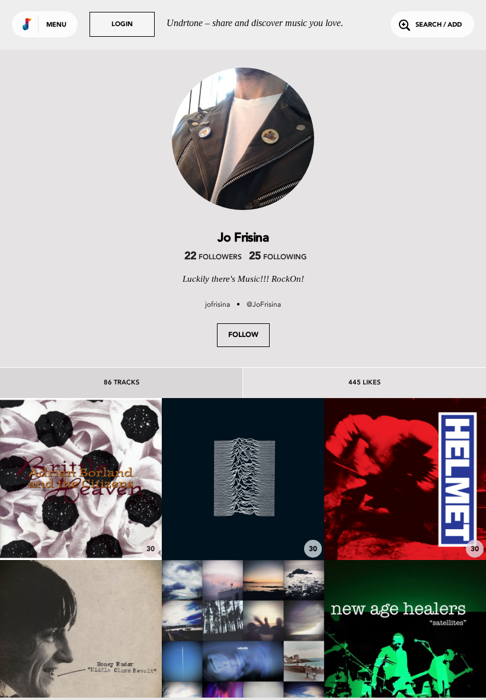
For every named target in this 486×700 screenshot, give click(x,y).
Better (404, 526)
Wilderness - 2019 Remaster (243, 526)
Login (122, 24)
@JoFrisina (264, 304)
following (277, 257)
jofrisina (217, 304)
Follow (243, 335)
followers (213, 257)
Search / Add (438, 25)
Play (81, 479)
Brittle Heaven (81, 526)
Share (115, 479)
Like (47, 479)
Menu (56, 25)
